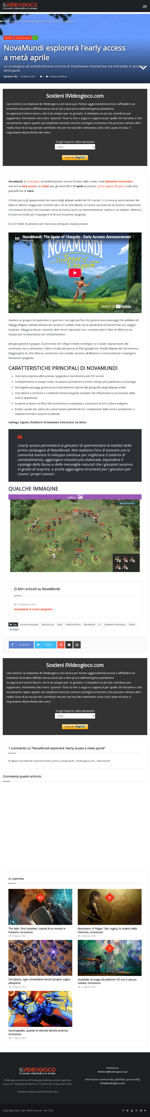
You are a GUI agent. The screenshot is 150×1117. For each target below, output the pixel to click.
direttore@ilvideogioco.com (113, 1071)
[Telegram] (140, 1110)
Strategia (14, 629)
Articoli (15, 21)
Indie (59, 624)
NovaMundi (89, 624)
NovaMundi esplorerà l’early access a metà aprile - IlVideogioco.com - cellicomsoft (65, 760)
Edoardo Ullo (11, 76)
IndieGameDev (73, 624)
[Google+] (61, 644)
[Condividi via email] (69, 644)
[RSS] (145, 1110)
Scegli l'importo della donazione (75, 141)
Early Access (48, 624)
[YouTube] (132, 1110)
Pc (100, 624)
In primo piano (23, 37)
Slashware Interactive (114, 624)
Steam (132, 624)
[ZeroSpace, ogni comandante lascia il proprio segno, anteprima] (40, 958)
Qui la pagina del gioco (111, 186)
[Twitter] (127, 1110)
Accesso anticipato (29, 624)
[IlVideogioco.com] (20, 6)
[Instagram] (136, 1110)
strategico (33, 181)
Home (5, 21)
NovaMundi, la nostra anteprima (33, 609)
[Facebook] (123, 1110)
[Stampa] (77, 644)
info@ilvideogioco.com (112, 1083)
